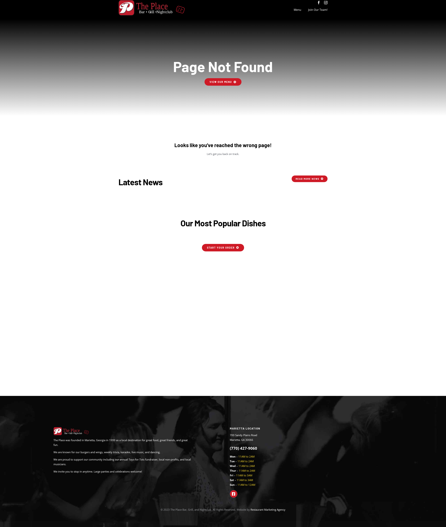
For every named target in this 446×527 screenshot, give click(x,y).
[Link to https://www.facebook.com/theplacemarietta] (233, 494)
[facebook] (319, 2)
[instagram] (326, 2)
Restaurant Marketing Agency (268, 509)
